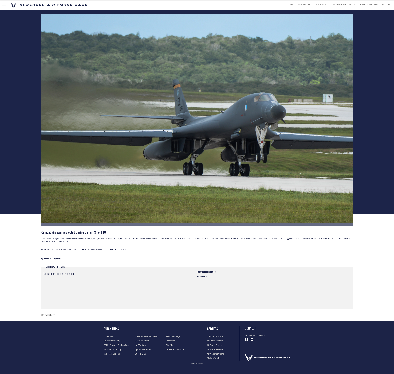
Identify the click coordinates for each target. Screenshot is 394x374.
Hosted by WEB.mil (197, 363)
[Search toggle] (389, 5)
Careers (212, 328)
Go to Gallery (48, 315)
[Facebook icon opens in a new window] (246, 339)
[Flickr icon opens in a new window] (252, 339)
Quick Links (111, 328)
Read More (201, 276)
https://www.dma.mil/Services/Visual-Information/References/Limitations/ (262, 283)
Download (47, 258)
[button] (3, 5)
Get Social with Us (255, 335)
